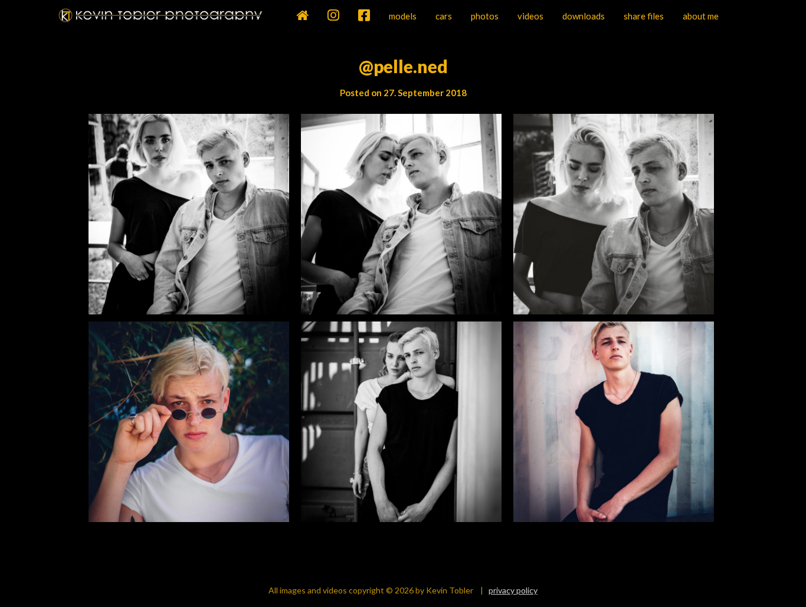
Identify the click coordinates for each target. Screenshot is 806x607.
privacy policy (513, 590)
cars (443, 16)
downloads (583, 16)
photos (485, 16)
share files (644, 16)
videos (530, 16)
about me (701, 16)
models (403, 16)
